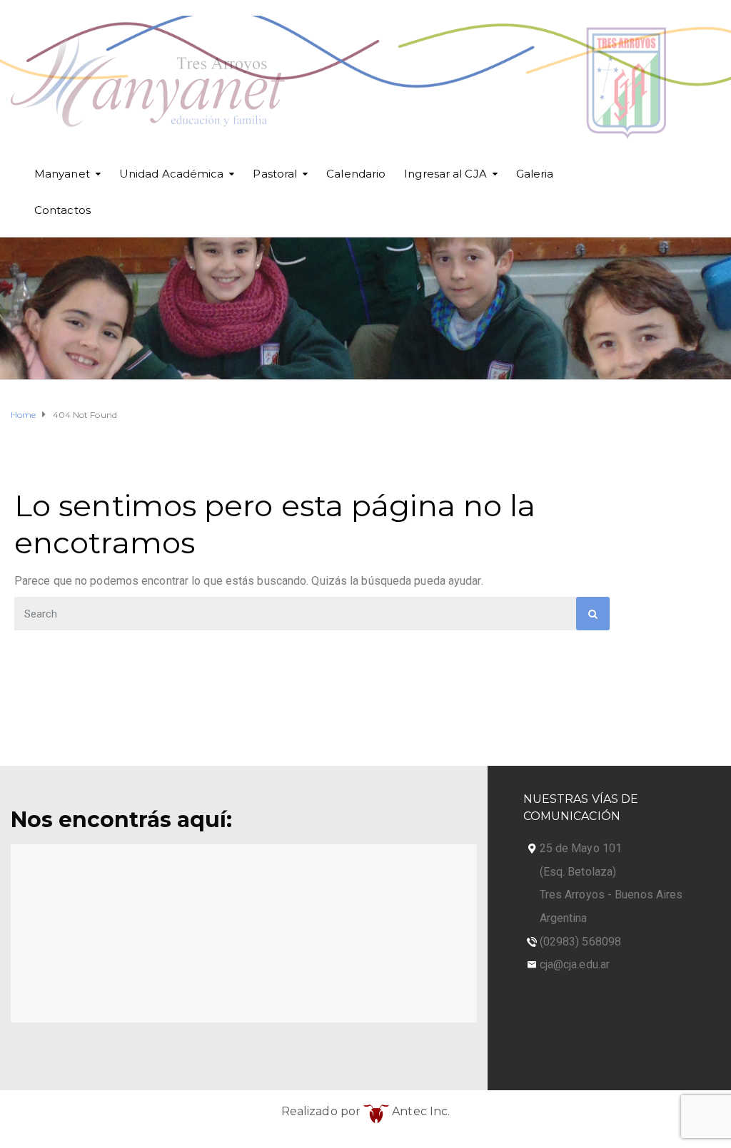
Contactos (62, 210)
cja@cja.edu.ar (575, 964)
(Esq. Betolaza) (578, 871)
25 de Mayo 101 (581, 848)
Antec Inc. (419, 1111)
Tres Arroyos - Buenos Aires (611, 894)
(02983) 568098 (580, 941)
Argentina (564, 918)
